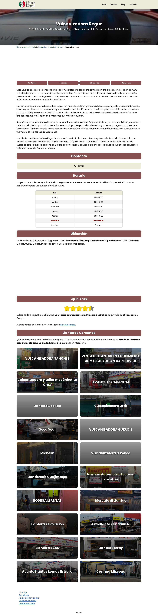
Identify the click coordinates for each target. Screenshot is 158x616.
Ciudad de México (40, 47)
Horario (63, 83)
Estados (114, 4)
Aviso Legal (24, 595)
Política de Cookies (27, 600)
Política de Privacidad (29, 598)
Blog (123, 4)
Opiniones (126, 83)
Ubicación (94, 83)
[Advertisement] (79, 64)
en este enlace (67, 324)
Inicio (104, 4)
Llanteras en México (24, 47)
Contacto (133, 4)
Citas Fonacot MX (27, 603)
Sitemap (23, 592)
